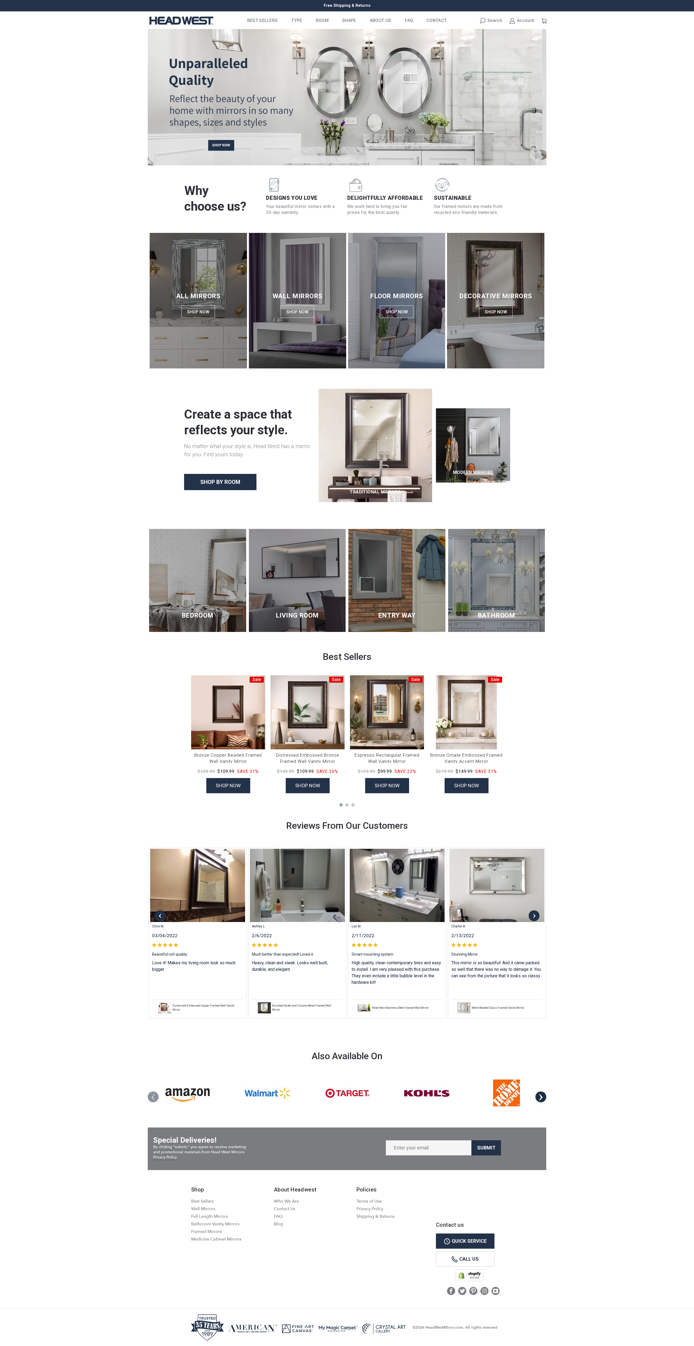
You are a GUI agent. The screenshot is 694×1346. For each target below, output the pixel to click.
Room (322, 20)
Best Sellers (262, 20)
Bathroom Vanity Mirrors (215, 1224)
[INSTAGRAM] (484, 1291)
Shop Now (198, 311)
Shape (349, 20)
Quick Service (469, 1241)
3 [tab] (353, 805)
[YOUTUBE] (495, 1291)
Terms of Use (369, 1201)
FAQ (409, 20)
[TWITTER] (462, 1291)
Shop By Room (220, 482)
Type (296, 20)
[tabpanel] (198, 933)
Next (534, 915)
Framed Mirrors (206, 1232)
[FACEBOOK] (451, 1291)
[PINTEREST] (473, 1291)
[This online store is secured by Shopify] (469, 1280)
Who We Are (286, 1201)
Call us (469, 1259)
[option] (347, 6)
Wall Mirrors (203, 1209)
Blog (278, 1224)
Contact (436, 20)
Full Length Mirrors (209, 1216)
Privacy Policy (165, 1157)
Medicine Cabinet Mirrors (216, 1239)
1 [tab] (341, 805)
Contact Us (284, 1209)
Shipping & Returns (375, 1216)
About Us (380, 20)
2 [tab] (347, 805)
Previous (160, 915)
